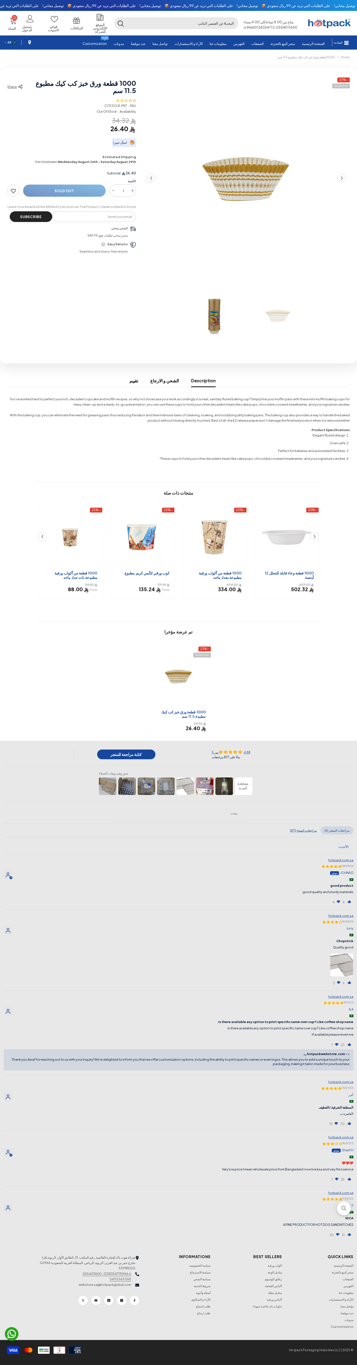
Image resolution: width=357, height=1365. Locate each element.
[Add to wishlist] (13, 191)
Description (203, 380)
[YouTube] (96, 1300)
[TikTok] (108, 1300)
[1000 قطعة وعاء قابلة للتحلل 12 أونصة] (286, 537)
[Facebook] (134, 1300)
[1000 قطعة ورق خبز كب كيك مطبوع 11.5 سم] (178, 676)
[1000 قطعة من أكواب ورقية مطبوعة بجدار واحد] (214, 537)
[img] (231, 752)
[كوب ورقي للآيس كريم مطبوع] (142, 537)
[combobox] (182, 23)
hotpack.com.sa (340, 860)
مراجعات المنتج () (303, 830)
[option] (246, 178)
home (345, 57)
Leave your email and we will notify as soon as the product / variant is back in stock (72, 207)
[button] (225, 23)
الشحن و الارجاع (164, 380)
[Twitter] (83, 1300)
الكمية (132, 181)
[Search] (176, 23)
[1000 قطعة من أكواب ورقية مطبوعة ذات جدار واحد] (70, 537)
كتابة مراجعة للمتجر (126, 754)
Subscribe (31, 217)
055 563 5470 (120, 1279)
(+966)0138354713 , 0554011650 (107, 1274)
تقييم (133, 380)
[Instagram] (121, 1300)
